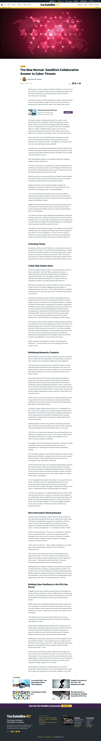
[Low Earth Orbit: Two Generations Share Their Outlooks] (21, 683)
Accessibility (42, 724)
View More (67, 112)
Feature (23, 66)
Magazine (80, 4)
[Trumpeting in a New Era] (21, 695)
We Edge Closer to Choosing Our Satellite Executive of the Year (79, 694)
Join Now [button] (65, 706)
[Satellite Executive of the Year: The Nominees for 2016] (61, 683)
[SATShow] (60, 1)
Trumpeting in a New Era (38, 693)
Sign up (88, 726)
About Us (19, 4)
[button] (2, 5)
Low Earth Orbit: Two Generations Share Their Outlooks (39, 682)
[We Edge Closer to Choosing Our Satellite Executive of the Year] (61, 695)
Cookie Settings (53, 719)
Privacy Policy (42, 721)
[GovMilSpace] (68, 1)
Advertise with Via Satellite (50, 717)
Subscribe (96, 4)
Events (85, 4)
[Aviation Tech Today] (94, 1)
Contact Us (41, 719)
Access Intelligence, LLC (47, 737)
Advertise (91, 4)
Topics (8, 4)
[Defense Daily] (83, 1)
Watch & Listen (26, 4)
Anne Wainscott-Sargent (34, 79)
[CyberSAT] (76, 1)
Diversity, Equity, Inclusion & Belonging (47, 722)
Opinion (14, 4)
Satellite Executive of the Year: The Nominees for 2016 (79, 682)
